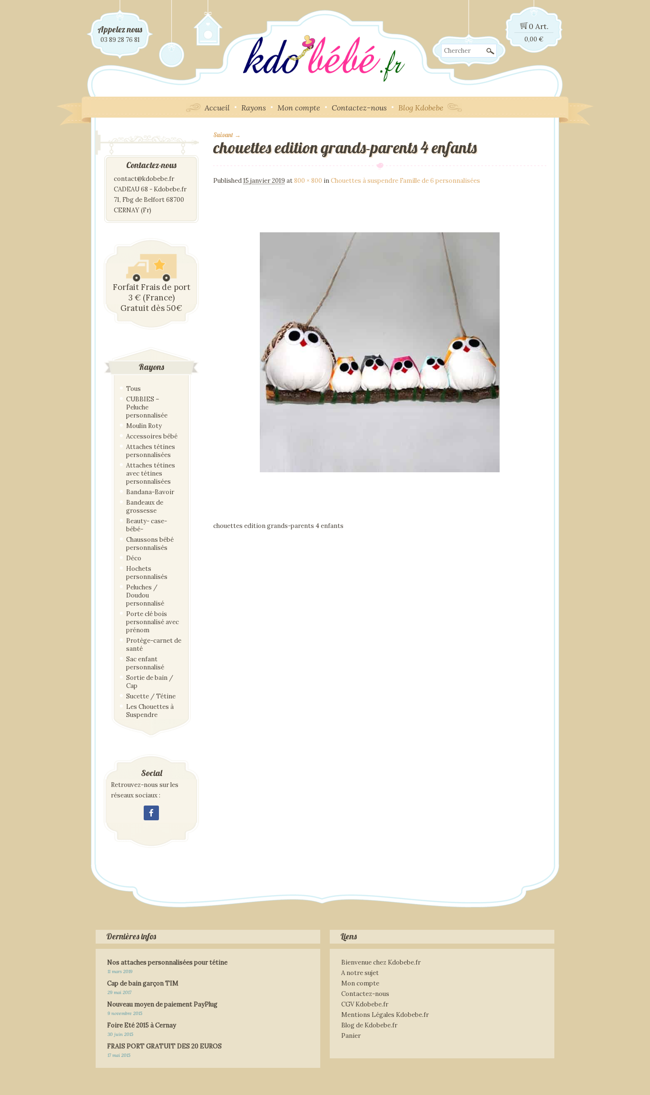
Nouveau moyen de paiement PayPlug (162, 1004)
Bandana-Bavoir (150, 492)
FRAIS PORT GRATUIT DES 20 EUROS (164, 1046)
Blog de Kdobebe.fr (369, 1025)
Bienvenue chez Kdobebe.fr (381, 962)
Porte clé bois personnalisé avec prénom (152, 622)
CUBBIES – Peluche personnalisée (146, 407)
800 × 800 (308, 181)
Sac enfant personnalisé (145, 663)
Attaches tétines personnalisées (150, 451)
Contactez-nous (359, 107)
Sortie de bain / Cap (149, 682)
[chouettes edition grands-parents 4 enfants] (379, 517)
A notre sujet (360, 973)
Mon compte (298, 107)
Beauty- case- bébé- (146, 525)
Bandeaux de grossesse (144, 506)
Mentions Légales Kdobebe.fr (385, 1015)
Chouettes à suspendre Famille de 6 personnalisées (405, 181)
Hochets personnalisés (146, 573)
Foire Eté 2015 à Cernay (141, 1025)
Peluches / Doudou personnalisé (145, 595)
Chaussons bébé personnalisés (150, 544)
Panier (351, 1036)
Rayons (253, 107)
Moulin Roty (144, 426)
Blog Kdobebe (420, 107)
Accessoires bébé (151, 436)
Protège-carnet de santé (153, 645)
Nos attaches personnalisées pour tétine (167, 962)
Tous (133, 389)
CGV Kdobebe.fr (364, 1004)
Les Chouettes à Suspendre (150, 711)
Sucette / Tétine (151, 696)
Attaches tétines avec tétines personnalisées (150, 473)
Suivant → (227, 135)
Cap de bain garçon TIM (142, 983)
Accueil (217, 107)
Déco (133, 558)
